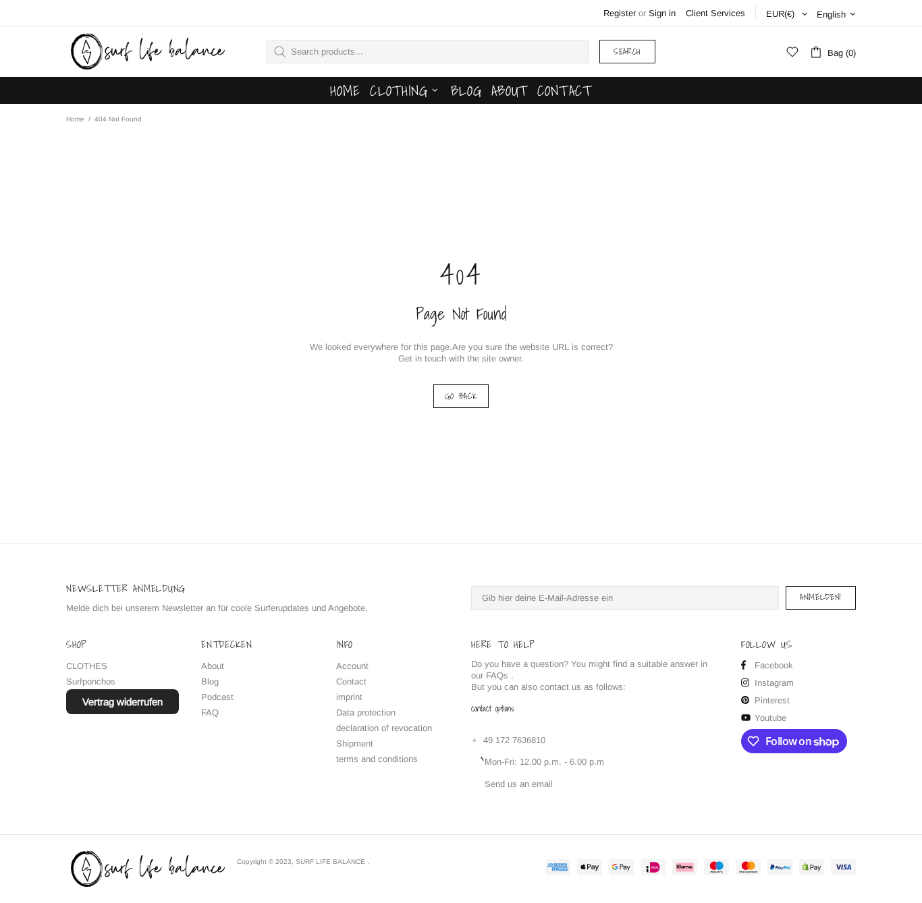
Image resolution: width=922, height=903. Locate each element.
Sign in (662, 13)
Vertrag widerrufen (122, 701)
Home (75, 119)
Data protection (366, 712)
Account (352, 666)
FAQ (210, 712)
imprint (349, 697)
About (212, 666)
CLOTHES (86, 666)
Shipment (354, 743)
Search (627, 52)
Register (619, 13)
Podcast (217, 697)
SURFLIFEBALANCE (146, 52)
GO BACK (461, 396)
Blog (210, 681)
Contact (351, 681)
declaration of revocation (384, 728)
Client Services (715, 13)
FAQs (497, 675)
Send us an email (519, 784)
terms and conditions (377, 759)
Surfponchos (90, 681)
